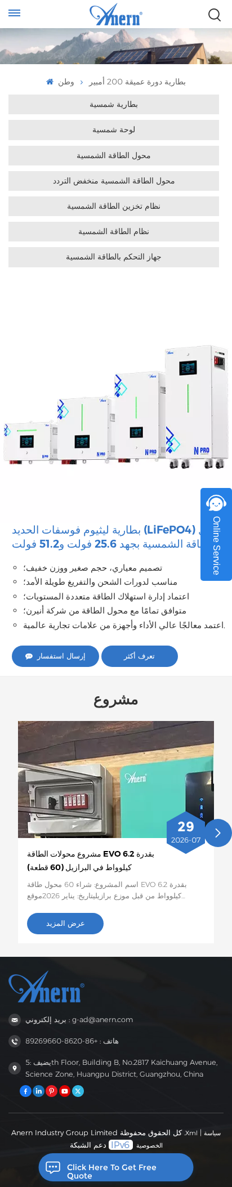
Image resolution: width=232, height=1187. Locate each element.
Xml (191, 1133)
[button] (218, 833)
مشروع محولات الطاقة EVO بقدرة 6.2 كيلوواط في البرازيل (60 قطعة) (90, 860)
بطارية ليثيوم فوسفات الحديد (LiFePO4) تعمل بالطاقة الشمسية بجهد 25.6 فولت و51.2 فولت (116, 537)
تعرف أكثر (139, 656)
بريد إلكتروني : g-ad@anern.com (79, 1019)
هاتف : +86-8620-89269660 (72, 1041)
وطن (65, 82)
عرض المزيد (65, 923)
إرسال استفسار (61, 656)
